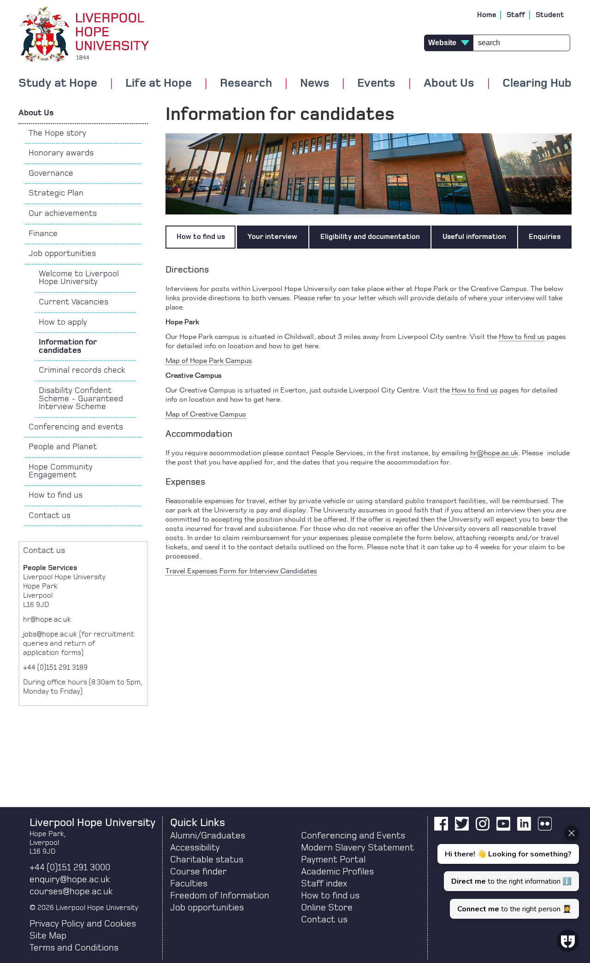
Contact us (50, 515)
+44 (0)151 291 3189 (55, 667)
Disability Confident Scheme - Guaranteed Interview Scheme (81, 398)
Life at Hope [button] (158, 83)
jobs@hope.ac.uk (50, 634)
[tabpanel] (368, 418)
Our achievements (63, 213)
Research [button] (246, 83)
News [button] (315, 83)
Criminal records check (82, 370)
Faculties (188, 883)
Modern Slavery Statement (357, 847)
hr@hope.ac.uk (494, 453)
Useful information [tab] (474, 236)
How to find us (56, 495)
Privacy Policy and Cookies (83, 923)
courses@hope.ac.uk (71, 891)
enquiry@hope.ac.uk (70, 879)
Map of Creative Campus (205, 414)
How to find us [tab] (201, 236)
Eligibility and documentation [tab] (370, 236)
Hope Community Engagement (61, 471)
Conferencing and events (76, 427)
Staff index (324, 883)
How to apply (63, 322)
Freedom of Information (219, 895)
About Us (35, 113)
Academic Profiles (337, 871)
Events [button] (376, 83)
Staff (516, 14)
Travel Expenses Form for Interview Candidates (241, 571)
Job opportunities (62, 254)
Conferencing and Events (353, 835)
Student (550, 14)
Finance (43, 234)
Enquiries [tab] (544, 236)
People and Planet (63, 447)
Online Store (327, 907)
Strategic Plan (56, 193)
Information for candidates (68, 346)
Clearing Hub (537, 83)
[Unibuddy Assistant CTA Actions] (507, 872)
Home (486, 14)
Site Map (48, 935)
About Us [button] (449, 83)
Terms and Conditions (74, 947)
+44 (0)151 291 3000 (70, 867)
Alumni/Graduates (207, 835)
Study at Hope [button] (57, 83)
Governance (51, 173)
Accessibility (195, 847)
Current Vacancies (73, 302)
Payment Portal (333, 859)
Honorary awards (61, 153)
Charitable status (206, 859)
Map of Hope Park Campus (208, 361)
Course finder (198, 871)
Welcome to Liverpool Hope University (79, 278)
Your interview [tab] (272, 236)
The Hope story (57, 133)
